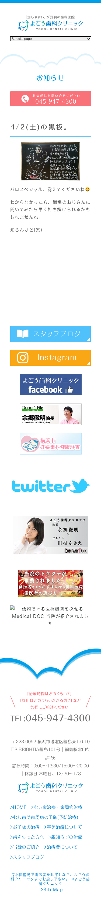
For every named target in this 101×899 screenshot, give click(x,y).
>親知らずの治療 (65, 837)
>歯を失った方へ (27, 837)
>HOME (18, 807)
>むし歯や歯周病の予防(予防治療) (44, 817)
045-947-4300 (58, 718)
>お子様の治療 (25, 827)
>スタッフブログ (27, 857)
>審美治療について (63, 827)
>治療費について (61, 847)
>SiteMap (51, 889)
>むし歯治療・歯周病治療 (56, 807)
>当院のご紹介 (25, 847)
